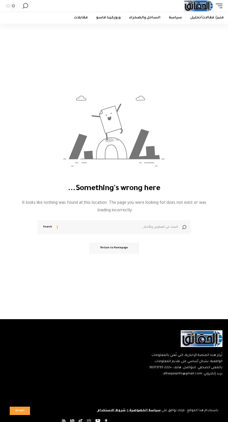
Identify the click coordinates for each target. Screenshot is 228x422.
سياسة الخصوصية (144, 411)
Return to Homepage (114, 248)
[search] (25, 6)
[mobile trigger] (217, 6)
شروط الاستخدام (111, 411)
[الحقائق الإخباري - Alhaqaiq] (198, 6)
